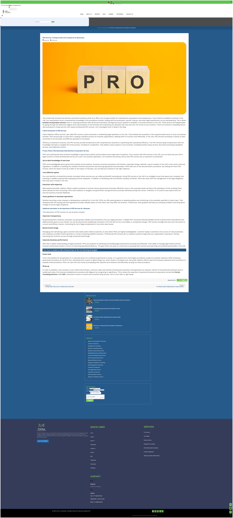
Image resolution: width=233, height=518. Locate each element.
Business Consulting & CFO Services (97, 341)
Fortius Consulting (101, 27)
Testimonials (93, 444)
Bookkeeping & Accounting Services (97, 353)
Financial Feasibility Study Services (96, 355)
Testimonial (119, 14)
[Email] (183, 280)
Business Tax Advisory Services (95, 377)
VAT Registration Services (94, 369)
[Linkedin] (186, 280)
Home (81, 14)
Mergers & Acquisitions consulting (96, 362)
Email (87, 391)
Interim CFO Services (93, 343)
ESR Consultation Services (94, 374)
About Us (89, 14)
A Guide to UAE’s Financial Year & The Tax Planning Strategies (74, 250)
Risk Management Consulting (95, 365)
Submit (90, 400)
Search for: (37, 21)
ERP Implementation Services (95, 358)
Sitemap (155, 515)
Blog (104, 14)
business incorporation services (54, 122)
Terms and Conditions (146, 515)
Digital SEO (87, 511)
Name (87, 388)
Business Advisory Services (94, 360)
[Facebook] (180, 280)
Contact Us (129, 14)
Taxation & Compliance (94, 367)
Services (97, 14)
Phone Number (89, 390)
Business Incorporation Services (96, 350)
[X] (178, 280)
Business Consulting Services (95, 348)
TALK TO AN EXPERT (43, 441)
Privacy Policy (135, 515)
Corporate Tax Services (94, 372)
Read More (97, 302)
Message (88, 393)
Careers (111, 14)
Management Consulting (94, 346)
